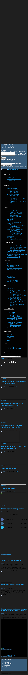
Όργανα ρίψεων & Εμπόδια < (14, 268)
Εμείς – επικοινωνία (9, 147)
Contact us (6, 666)
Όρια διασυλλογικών (15, 293)
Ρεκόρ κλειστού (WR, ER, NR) (15, 318)
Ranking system (11, 276)
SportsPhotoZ (7, 352)
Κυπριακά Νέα (10, 337)
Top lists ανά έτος (11, 312)
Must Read (9, 334)
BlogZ (8, 340)
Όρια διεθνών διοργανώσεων (14, 298)
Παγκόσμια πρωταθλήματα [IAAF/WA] (17, 254)
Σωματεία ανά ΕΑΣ (15, 232)
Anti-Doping (10, 220)
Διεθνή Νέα (10, 338)
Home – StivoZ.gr (8, 144)
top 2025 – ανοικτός (15, 316)
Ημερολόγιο (7, 174)
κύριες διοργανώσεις (12, 188)
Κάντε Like (24, 519)
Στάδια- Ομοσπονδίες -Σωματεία (15, 229)
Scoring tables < (11, 277)
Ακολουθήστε (24, 523)
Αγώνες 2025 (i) (14, 192)
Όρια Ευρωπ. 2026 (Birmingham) (18, 300)
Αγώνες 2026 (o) (14, 195)
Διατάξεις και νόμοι (11, 223)
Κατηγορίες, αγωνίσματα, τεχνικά (15, 263)
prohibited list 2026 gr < (16, 222)
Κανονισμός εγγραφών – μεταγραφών (16, 217)
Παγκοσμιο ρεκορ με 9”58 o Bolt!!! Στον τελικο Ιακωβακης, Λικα (13, 447)
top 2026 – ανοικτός (15, 313)
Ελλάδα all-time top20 (15, 325)
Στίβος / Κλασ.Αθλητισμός (13, 257)
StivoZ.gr (3, 386)
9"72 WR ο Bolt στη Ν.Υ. (9, 488)
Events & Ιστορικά (8, 242)
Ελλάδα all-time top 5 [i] (16, 320)
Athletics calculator (8, 663)
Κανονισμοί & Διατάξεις (13, 265)
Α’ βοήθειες (10, 237)
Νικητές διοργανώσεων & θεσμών (15, 245)
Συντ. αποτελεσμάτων (12, 204)
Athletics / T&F (7, 659)
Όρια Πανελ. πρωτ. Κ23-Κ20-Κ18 (18, 295)
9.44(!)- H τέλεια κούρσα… (9, 468)
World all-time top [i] (15, 319)
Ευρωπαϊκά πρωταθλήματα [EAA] (15, 252)
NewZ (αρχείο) (7, 331)
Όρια (5, 285)
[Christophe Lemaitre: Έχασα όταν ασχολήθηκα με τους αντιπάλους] (12, 421)
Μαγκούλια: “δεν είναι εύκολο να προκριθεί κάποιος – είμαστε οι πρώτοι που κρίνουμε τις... (13, 585)
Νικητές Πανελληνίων (15, 248)
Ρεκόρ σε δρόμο (11, 327)
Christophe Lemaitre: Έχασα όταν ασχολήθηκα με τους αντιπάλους (11, 426)
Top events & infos (11, 180)
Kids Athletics (10, 236)
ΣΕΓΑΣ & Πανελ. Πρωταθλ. (14, 251)
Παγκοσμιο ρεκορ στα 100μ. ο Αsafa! (12, 509)
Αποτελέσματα (7, 185)
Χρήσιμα (6, 207)
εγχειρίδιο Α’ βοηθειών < (16, 239)
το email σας (18, 163)
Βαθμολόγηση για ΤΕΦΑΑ (13, 281)
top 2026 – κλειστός (15, 315)
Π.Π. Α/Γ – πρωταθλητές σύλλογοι (18, 247)
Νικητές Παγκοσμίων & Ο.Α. (17, 250)
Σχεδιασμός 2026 (14, 215)
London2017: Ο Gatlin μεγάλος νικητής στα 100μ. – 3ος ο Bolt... (13, 382)
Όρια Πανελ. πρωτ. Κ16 (16, 297)
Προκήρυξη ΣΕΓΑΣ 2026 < (13, 269)
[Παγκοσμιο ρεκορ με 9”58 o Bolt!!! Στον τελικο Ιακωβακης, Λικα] (10, 442)
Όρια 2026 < (13, 291)
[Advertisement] (12, 542)
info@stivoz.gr (11, 655)
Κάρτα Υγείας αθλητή (15, 227)
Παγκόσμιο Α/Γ (4, 378)
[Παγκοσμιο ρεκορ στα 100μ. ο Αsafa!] (13, 504)
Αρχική (2, 358)
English (5, 667)
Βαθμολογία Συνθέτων (12, 279)
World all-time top (14, 323)
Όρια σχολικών (10, 288)
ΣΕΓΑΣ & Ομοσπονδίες (16, 233)
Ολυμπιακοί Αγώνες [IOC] (13, 255)
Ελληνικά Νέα (10, 336)
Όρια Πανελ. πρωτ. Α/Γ (16, 294)
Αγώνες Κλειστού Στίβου (13, 190)
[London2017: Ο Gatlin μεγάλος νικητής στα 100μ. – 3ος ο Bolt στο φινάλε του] (13, 377)
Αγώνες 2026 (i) (14, 191)
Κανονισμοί (7, 260)
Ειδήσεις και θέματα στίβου (14, 348)
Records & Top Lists (9, 309)
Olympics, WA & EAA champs (17, 198)
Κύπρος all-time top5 (15, 326)
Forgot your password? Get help (8, 159)
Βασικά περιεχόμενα (9, 146)
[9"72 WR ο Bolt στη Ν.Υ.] (13, 484)
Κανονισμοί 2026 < (11, 266)
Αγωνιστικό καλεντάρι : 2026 (14, 179)
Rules (5, 660)
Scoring (6, 272)
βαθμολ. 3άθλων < (14, 280)
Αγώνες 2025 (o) (14, 197)
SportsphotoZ (7, 665)
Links (5, 343)
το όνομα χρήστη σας (20, 153)
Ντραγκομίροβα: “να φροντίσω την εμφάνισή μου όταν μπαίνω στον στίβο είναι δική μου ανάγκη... (14, 609)
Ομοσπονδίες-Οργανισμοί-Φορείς (15, 347)
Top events (6, 662)
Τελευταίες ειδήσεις (6, 554)
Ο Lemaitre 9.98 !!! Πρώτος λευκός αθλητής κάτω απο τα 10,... (12, 404)
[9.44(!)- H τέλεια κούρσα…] (13, 464)
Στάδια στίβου (13, 230)
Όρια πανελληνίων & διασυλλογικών (16, 290)
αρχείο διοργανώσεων (12, 181)
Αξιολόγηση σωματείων (16, 213)
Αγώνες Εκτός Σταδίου (12, 199)
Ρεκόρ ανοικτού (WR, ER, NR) (14, 322)
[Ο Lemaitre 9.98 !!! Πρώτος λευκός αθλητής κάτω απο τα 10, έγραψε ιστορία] (13, 399)
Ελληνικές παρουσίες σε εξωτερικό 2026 (11, 560)
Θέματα (3, 465)
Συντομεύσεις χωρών (15, 234)
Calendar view (10, 177)
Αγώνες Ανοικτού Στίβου (13, 194)
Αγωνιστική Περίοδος (12, 211)
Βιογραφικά (10, 219)
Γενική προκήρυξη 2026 (16, 212)
